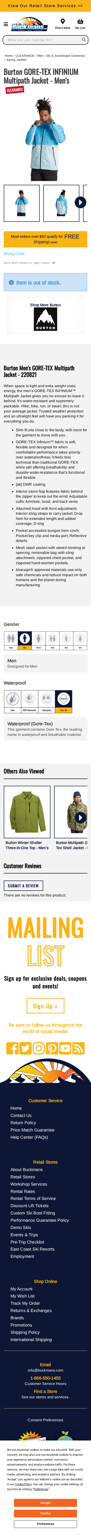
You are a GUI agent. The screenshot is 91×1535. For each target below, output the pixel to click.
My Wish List (22, 1295)
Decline (45, 1513)
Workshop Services (28, 1184)
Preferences (45, 1524)
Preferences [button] (41, 1489)
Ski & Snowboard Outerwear (65, 55)
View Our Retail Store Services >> (45, 6)
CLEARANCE (25, 55)
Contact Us (21, 1115)
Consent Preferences (45, 1420)
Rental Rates (22, 1191)
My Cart (80, 28)
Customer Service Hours (45, 1384)
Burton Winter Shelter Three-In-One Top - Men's (27, 845)
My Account (21, 1288)
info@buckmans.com (45, 1370)
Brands (17, 1317)
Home (9, 55)
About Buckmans (26, 1169)
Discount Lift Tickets (29, 1205)
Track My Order (25, 1303)
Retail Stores (22, 1176)
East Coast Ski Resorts (32, 1249)
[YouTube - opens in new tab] (65, 1049)
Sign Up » (45, 1006)
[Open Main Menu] (7, 24)
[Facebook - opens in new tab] (12, 1049)
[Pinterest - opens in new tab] (52, 1049)
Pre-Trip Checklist (27, 1242)
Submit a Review (23, 885)
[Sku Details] (53, 263)
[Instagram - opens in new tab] (39, 1049)
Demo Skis (20, 1227)
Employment (22, 1256)
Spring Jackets (16, 59)
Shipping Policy (25, 1332)
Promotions (21, 1325)
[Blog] (78, 1049)
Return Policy (23, 1122)
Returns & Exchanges (31, 1310)
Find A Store (62, 28)
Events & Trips (24, 1234)
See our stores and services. (45, 1397)
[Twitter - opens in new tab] (25, 1049)
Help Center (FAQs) (29, 1137)
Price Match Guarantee (32, 1129)
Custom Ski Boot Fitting (32, 1212)
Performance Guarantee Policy (39, 1220)
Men (40, 55)
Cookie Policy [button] (23, 1484)
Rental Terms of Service (33, 1198)
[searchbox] (84, 40)
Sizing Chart (14, 254)
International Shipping (31, 1339)
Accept (45, 1503)
